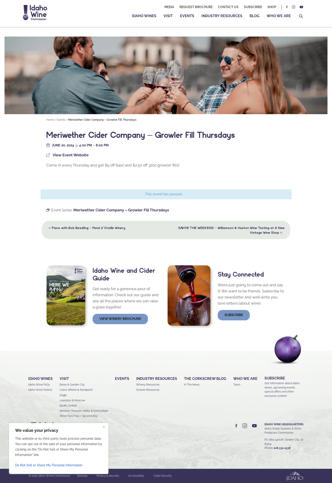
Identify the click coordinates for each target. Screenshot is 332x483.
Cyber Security (162, 475)
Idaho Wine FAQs (39, 384)
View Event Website (71, 155)
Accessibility (136, 475)
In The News (192, 384)
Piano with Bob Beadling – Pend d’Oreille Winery (87, 227)
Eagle (63, 395)
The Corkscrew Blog (205, 379)
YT (301, 7)
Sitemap (82, 475)
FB (287, 7)
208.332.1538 (282, 448)
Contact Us (228, 7)
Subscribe (253, 7)
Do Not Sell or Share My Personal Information (48, 465)
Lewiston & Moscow (72, 400)
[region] (58, 448)
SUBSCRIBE (274, 378)
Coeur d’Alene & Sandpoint (76, 389)
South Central (68, 405)
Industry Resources (221, 16)
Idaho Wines (144, 16)
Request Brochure (196, 7)
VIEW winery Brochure (120, 319)
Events (187, 16)
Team (236, 384)
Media (169, 7)
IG (293, 7)
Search (301, 16)
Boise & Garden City (72, 384)
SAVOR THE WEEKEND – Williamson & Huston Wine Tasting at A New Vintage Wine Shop (231, 230)
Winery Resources (147, 384)
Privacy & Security (107, 475)
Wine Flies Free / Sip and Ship (79, 416)
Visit (168, 16)
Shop (271, 7)
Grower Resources (147, 389)
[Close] (103, 427)
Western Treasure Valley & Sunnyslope (84, 410)
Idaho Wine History (40, 389)
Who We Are (279, 16)
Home (50, 119)
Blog (255, 16)
